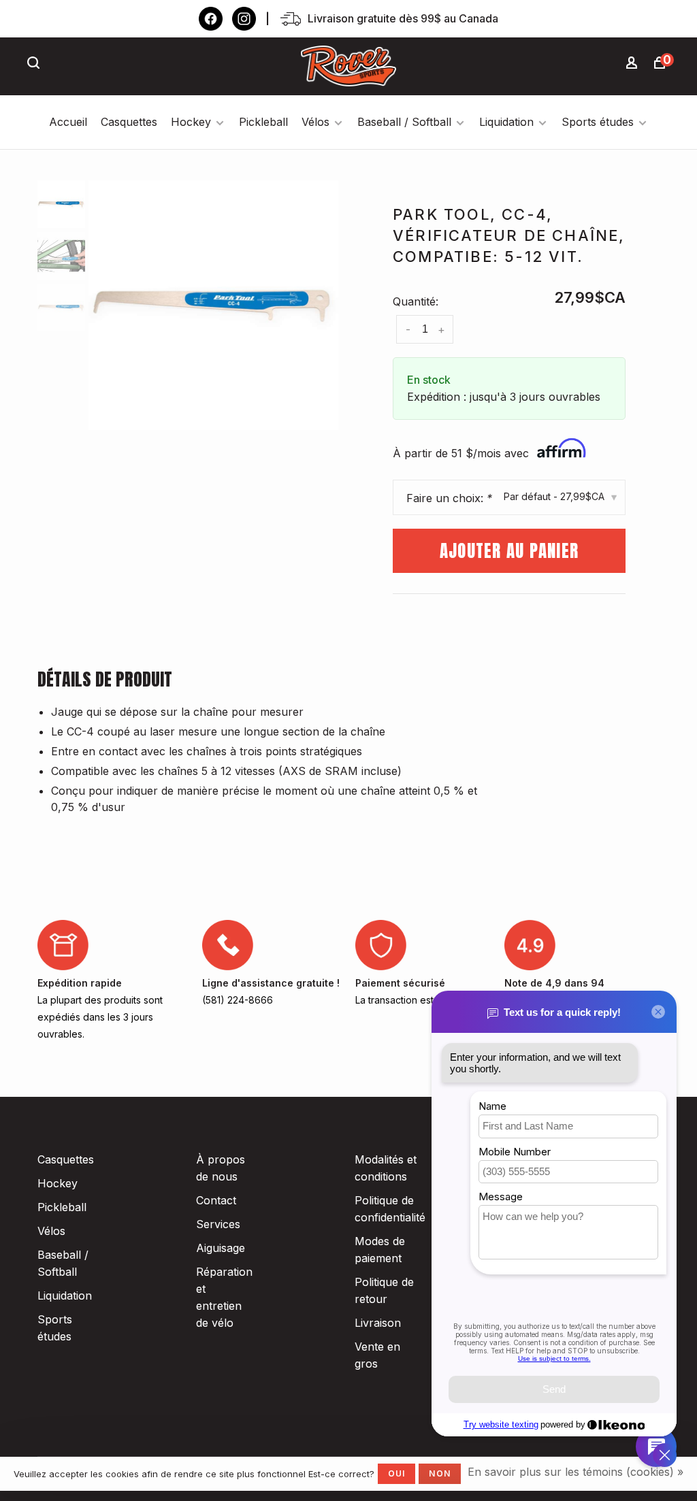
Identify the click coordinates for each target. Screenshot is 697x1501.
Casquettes (129, 122)
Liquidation (506, 122)
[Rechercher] (35, 64)
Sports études (598, 122)
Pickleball (263, 122)
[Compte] (634, 64)
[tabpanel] (213, 305)
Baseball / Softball (404, 122)
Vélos (315, 122)
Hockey (191, 122)
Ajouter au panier (509, 550)
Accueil (68, 122)
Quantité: (415, 301)
